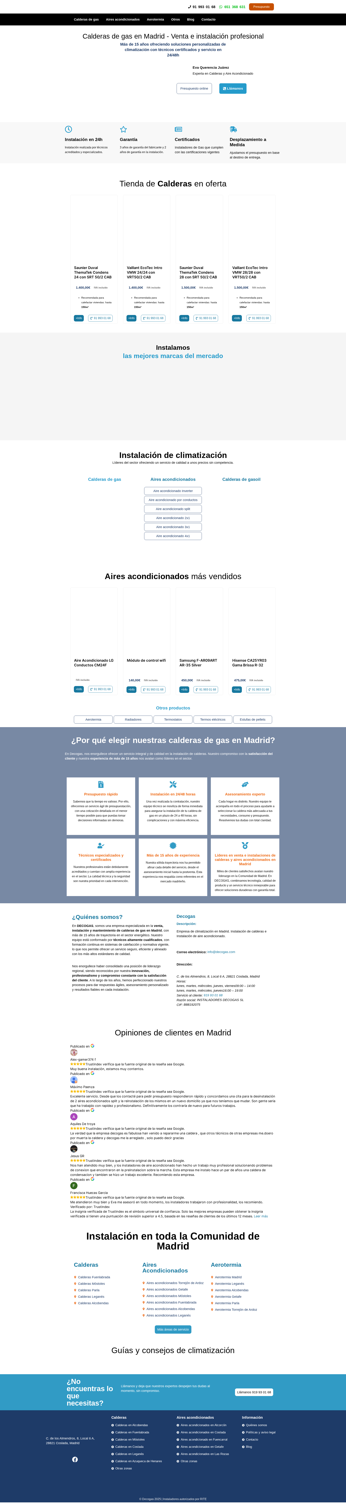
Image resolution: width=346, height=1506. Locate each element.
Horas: (181, 981)
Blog (190, 19)
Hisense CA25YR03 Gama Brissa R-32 (249, 662)
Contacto (208, 19)
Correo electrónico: (192, 952)
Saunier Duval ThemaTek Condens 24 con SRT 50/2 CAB (93, 272)
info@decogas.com (221, 952)
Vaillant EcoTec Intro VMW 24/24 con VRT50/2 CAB (144, 272)
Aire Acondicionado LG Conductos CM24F (94, 662)
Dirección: (184, 964)
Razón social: (186, 1000)
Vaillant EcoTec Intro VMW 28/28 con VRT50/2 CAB (250, 272)
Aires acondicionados (123, 19)
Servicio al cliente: (190, 995)
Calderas (119, 1417)
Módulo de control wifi (146, 660)
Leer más (261, 1216)
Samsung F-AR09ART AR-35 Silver (198, 662)
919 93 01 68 (213, 995)
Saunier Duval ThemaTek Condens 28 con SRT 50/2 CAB (198, 272)
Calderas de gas (86, 19)
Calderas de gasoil (241, 479)
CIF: (180, 1004)
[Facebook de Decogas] (75, 1459)
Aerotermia (155, 19)
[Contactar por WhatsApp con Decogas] (337, 1503)
